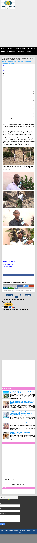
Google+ (31, 286)
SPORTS (29, 51)
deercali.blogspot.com (20, 274)
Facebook (20, 286)
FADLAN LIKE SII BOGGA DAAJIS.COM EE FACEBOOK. (18, 258)
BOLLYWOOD (21, 51)
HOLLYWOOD (31, 48)
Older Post (28, 295)
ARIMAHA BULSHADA (20, 48)
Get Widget (28, 274)
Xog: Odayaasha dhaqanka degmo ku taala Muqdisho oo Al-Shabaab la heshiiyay (22, 392)
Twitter (25, 286)
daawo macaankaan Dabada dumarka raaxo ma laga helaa (22, 423)
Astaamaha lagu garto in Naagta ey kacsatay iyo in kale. (20, 433)
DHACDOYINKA (11, 51)
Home (2, 48)
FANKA (3, 51)
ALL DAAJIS (4, 54)
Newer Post (9, 295)
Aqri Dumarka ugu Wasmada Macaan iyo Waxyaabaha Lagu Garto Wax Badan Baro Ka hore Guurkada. (21, 413)
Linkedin (5, 287)
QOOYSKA (9, 48)
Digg (16, 287)
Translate (12, 500)
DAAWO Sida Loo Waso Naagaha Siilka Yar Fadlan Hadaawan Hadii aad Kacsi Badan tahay (22, 402)
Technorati (11, 287)
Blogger (22, 484)
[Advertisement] (18, 28)
